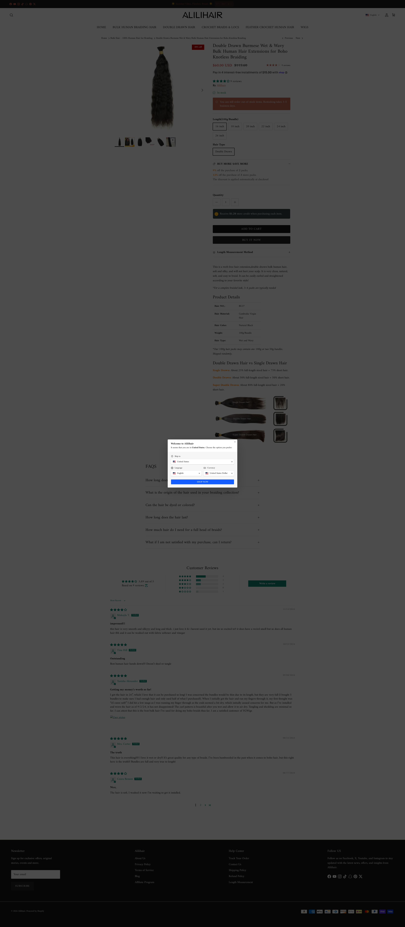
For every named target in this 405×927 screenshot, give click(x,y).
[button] (202, 462)
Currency (211, 468)
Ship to (177, 456)
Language (178, 468)
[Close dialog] (235, 442)
